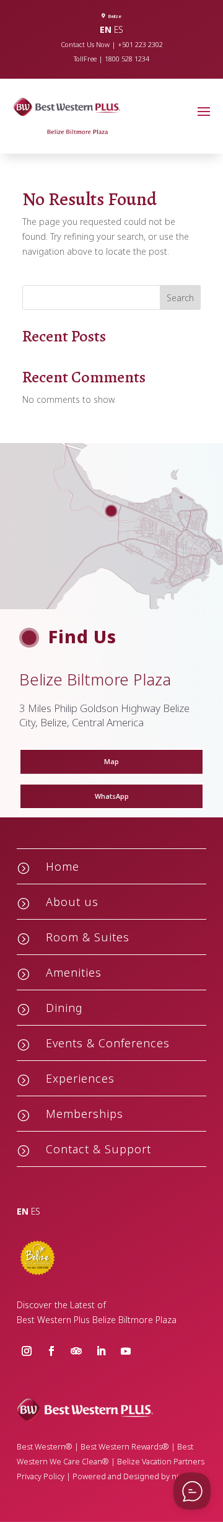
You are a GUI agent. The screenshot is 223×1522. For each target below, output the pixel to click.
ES (118, 29)
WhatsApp (112, 796)
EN (106, 29)
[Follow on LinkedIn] (101, 1351)
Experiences (80, 1078)
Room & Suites (87, 937)
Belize (114, 16)
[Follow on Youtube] (126, 1351)
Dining (64, 1007)
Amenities (74, 972)
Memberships (84, 1113)
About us (72, 901)
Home (62, 866)
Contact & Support (98, 1149)
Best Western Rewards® (125, 1446)
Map (111, 761)
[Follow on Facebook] (51, 1351)
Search (180, 298)
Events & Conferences (108, 1043)
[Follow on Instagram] (27, 1351)
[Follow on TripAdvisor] (76, 1351)
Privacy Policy (40, 1476)
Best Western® (44, 1446)
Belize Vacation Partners (160, 1461)
